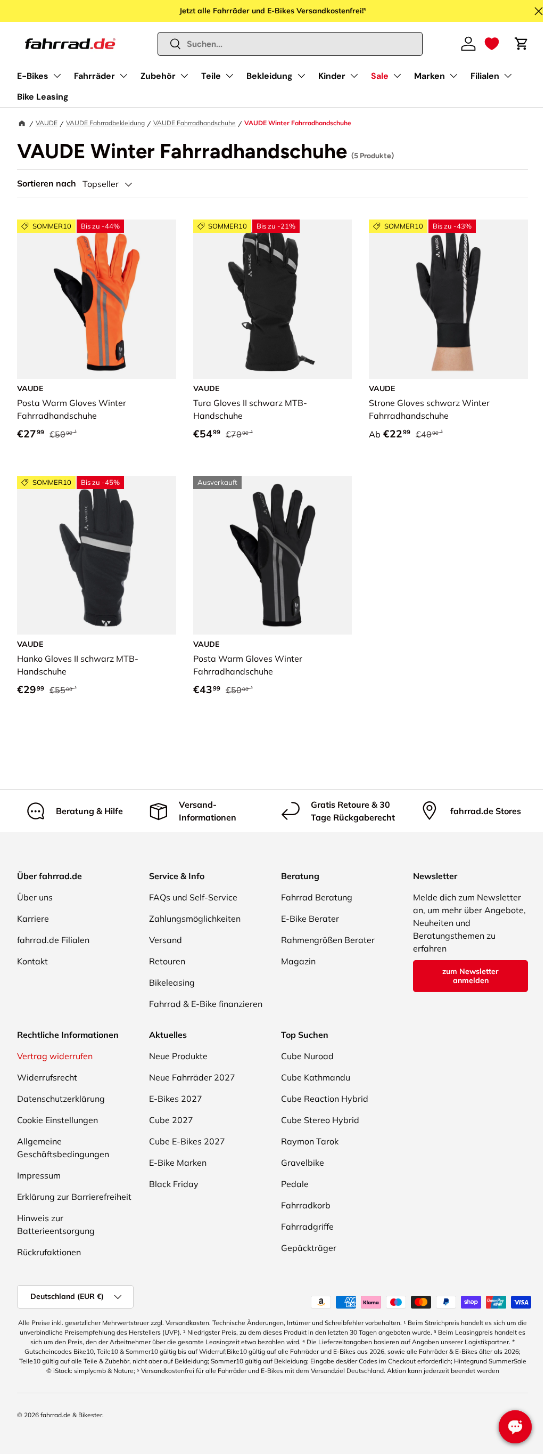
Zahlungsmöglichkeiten (195, 918)
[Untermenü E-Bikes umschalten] (57, 75)
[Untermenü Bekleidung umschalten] (301, 75)
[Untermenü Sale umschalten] (397, 75)
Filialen (484, 76)
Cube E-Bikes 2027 (187, 1141)
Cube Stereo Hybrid (320, 1120)
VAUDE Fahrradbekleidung (105, 123)
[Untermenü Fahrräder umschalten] (123, 75)
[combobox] (290, 44)
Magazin (298, 961)
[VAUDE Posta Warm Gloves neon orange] (96, 299)
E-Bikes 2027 (175, 1098)
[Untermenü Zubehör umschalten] (184, 75)
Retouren (167, 961)
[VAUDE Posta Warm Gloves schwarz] (272, 555)
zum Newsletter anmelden (470, 975)
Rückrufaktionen (49, 1252)
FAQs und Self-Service (193, 897)
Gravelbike (302, 1162)
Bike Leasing (43, 96)
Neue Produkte (178, 1056)
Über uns (35, 897)
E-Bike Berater (310, 918)
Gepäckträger (308, 1247)
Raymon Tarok (309, 1141)
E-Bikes (32, 76)
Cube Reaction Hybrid (324, 1098)
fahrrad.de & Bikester (71, 1415)
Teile (211, 76)
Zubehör (158, 76)
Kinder (331, 76)
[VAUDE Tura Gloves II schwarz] (272, 299)
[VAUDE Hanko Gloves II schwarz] (96, 555)
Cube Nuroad (307, 1056)
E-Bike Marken (178, 1162)
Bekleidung (269, 76)
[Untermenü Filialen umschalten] (507, 75)
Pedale (295, 1184)
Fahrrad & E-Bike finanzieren (205, 1003)
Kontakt (32, 961)
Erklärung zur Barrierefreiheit (74, 1196)
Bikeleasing (172, 982)
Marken (429, 76)
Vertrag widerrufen (55, 1056)
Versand (165, 940)
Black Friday (174, 1184)
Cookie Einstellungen (57, 1120)
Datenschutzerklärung (61, 1098)
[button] (491, 43)
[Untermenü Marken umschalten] (453, 75)
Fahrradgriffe (307, 1226)
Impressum (39, 1175)
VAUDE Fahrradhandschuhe (194, 123)
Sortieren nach (46, 183)
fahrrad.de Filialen (53, 940)
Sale (380, 76)
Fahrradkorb (306, 1205)
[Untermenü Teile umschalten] (229, 75)
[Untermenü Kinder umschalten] (354, 75)
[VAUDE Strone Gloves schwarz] (448, 299)
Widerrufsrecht (47, 1077)
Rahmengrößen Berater (328, 940)
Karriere (33, 918)
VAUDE (46, 123)
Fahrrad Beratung (316, 897)
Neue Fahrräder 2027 (192, 1077)
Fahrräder (94, 76)
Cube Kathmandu (315, 1077)
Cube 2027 (171, 1120)
